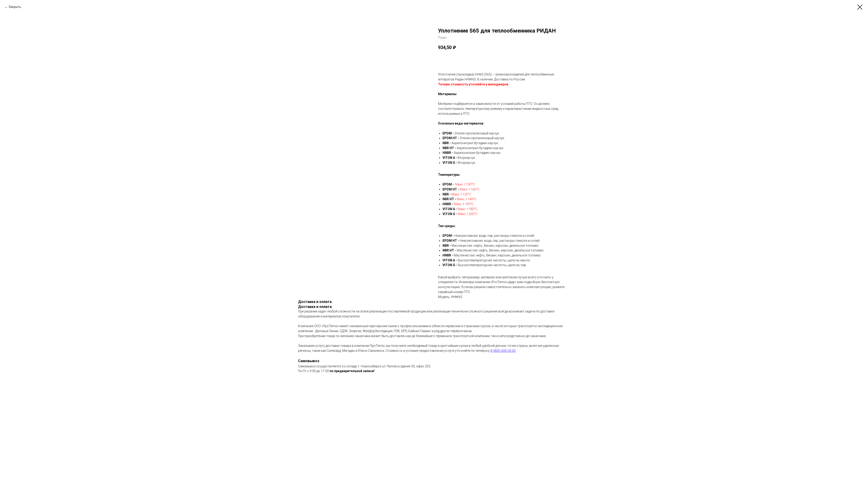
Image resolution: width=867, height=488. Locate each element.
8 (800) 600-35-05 (503, 350)
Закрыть (15, 7)
